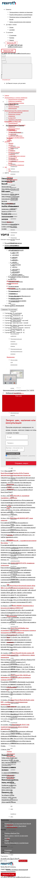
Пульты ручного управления (16, 165)
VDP (9, 171)
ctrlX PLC (14, 267)
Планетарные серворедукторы (15, 560)
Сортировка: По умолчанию (9, 309)
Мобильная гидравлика (15, 101)
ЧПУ (9, 139)
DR (9, 169)
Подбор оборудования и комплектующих (20, 15)
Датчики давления (13, 186)
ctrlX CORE (15, 253)
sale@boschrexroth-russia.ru (15, 47)
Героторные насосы (14, 233)
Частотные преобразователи (16, 138)
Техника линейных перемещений (17, 870)
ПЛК (9, 121)
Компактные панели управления (14, 153)
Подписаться (23, 861)
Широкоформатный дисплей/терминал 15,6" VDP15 (18, 390)
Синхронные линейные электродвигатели (15, 566)
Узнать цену (18, 396)
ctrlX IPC (12, 651)
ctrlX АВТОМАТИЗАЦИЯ (15, 112)
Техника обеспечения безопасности (14, 133)
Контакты (11, 38)
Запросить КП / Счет (8, 874)
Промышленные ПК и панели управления (20, 289)
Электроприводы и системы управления (17, 248)
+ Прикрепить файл (13, 453)
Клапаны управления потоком (14, 166)
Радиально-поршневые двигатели (14, 216)
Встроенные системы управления (14, 115)
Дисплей (11, 149)
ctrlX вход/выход (17, 274)
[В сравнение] (16, 349)
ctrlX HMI (10, 143)
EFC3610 (13, 830)
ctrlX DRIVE (15, 255)
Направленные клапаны (15, 173)
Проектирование (13, 123)
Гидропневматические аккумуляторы (17, 134)
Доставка (12, 30)
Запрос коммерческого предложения (20, 22)
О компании (12, 35)
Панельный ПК (12, 158)
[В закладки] (16, 364)
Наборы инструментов (14, 625)
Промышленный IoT (14, 129)
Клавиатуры (11, 150)
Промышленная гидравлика (16, 99)
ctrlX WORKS (16, 272)
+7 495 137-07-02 (15, 45)
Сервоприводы (12, 130)
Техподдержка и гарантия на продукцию (21, 12)
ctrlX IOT (14, 260)
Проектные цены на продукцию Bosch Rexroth (18, 824)
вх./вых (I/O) (12, 118)
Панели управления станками (16, 156)
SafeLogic (13, 764)
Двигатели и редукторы (14, 120)
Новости (11, 40)
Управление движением (15, 136)
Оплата (11, 27)
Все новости (8, 471)
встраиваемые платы (14, 147)
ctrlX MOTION (13, 469)
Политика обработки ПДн (13, 458)
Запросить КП (11, 43)
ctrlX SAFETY (16, 270)
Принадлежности (13, 159)
